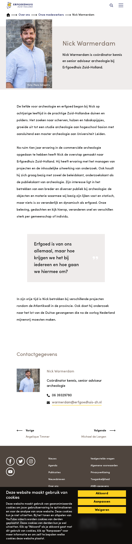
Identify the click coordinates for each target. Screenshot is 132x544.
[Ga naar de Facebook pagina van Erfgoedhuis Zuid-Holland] (10, 461)
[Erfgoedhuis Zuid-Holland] (20, 5)
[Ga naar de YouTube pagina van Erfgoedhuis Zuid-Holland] (10, 471)
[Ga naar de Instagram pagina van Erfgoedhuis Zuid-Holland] (31, 461)
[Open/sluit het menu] (121, 5)
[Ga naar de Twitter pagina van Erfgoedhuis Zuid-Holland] (20, 461)
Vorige (30, 430)
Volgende (100, 430)
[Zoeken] (111, 5)
